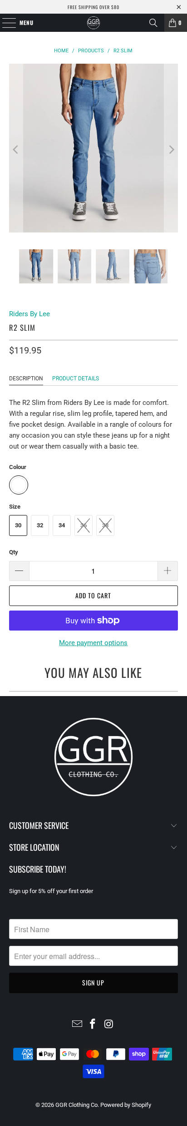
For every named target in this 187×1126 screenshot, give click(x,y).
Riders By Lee (29, 314)
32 (40, 525)
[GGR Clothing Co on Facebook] (93, 1024)
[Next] (171, 150)
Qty (13, 552)
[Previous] (16, 150)
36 (83, 525)
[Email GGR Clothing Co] (77, 1024)
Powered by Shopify (125, 1104)
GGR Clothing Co (76, 1104)
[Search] (153, 23)
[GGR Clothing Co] (93, 23)
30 (18, 525)
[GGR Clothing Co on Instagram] (109, 1024)
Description (26, 378)
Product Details (75, 378)
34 (62, 525)
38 (105, 525)
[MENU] (4, 23)
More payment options (93, 643)
